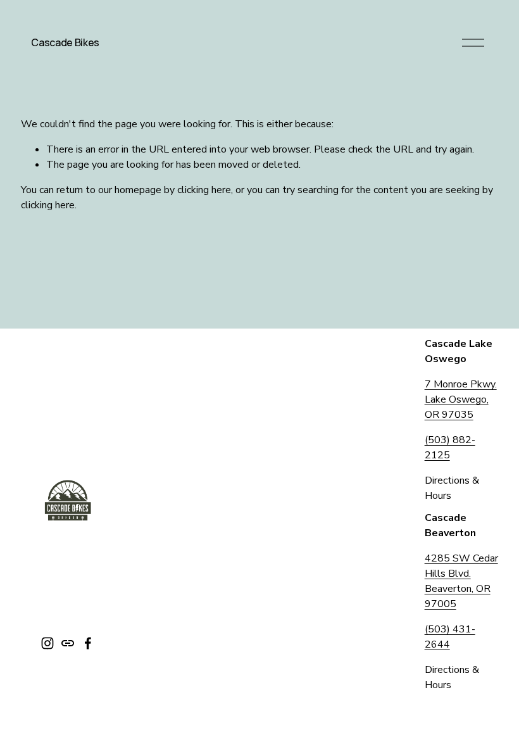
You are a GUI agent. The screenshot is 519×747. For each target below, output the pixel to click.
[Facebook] (88, 643)
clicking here (204, 190)
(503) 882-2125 (450, 447)
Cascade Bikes (65, 42)
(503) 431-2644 (450, 636)
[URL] (67, 643)
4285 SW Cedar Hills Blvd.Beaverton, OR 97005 (461, 581)
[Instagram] (47, 643)
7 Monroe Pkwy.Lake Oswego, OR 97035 (461, 399)
